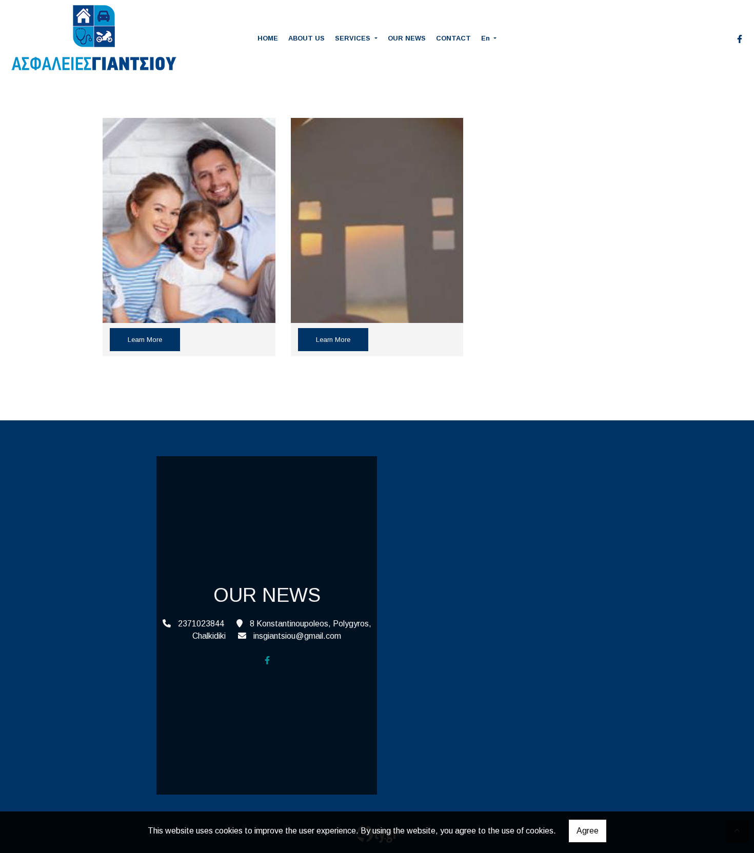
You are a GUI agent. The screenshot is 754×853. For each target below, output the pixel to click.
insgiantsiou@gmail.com (297, 636)
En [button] (486, 38)
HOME (267, 38)
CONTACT (453, 38)
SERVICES (353, 38)
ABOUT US (306, 38)
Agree (588, 830)
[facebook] (739, 39)
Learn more (145, 339)
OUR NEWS (407, 38)
